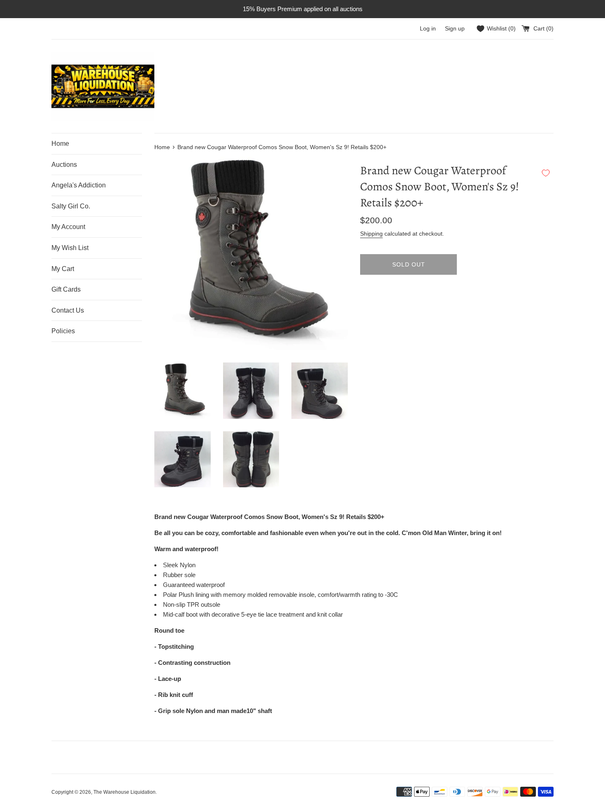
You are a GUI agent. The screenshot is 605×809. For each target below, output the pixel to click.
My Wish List (69, 247)
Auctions (64, 164)
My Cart (62, 268)
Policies (63, 330)
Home (60, 143)
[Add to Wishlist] (546, 173)
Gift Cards (66, 289)
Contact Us (67, 310)
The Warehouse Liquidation (124, 792)
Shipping (371, 233)
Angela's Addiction (78, 185)
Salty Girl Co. (70, 206)
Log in (428, 29)
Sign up (455, 29)
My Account (68, 226)
